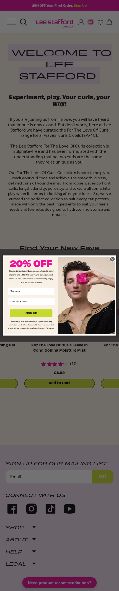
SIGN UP (31, 313)
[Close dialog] (112, 259)
